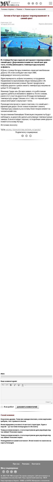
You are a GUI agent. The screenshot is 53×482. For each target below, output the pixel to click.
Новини (19, 9)
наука (9, 130)
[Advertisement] (26, 259)
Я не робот (9, 407)
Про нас (16, 464)
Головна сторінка (7, 9)
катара (28, 130)
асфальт (36, 130)
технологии (18, 130)
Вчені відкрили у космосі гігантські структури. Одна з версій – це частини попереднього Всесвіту (24, 426)
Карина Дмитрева (45, 24)
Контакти (36, 464)
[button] (3, 385)
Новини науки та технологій (35, 9)
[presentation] (3, 385)
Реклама (25, 464)
